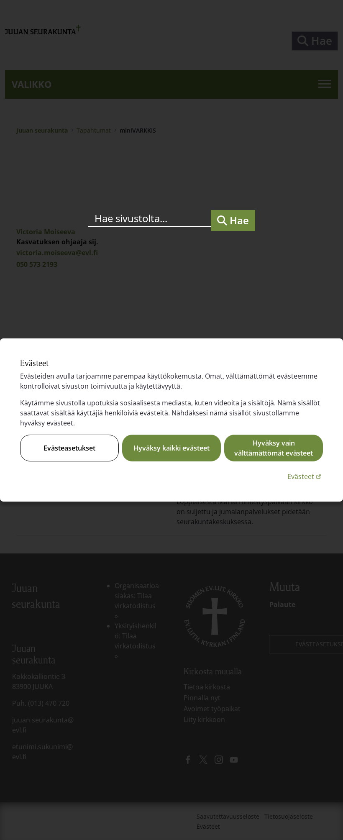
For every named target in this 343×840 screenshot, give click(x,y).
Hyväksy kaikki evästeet (171, 448)
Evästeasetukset (69, 448)
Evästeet (305, 476)
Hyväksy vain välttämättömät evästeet (273, 448)
